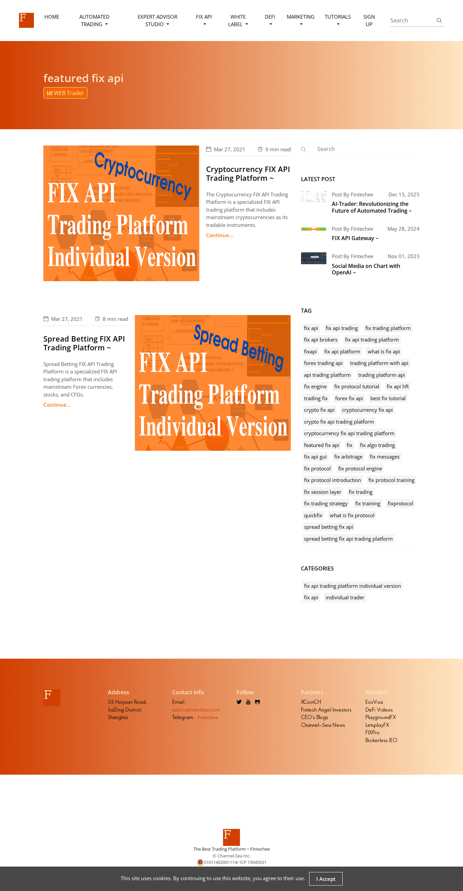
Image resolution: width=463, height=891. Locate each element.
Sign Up (369, 20)
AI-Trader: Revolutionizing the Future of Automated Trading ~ (372, 207)
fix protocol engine (360, 468)
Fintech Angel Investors (326, 709)
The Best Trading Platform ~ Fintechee (232, 849)
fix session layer (322, 491)
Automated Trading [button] (94, 20)
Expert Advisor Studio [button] (157, 20)
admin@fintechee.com (196, 709)
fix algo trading (377, 445)
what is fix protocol (352, 515)
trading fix (316, 398)
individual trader (345, 597)
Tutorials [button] (338, 16)
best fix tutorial (388, 398)
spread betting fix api (328, 526)
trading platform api (381, 374)
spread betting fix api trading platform (348, 538)
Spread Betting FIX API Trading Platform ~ (84, 342)
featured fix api (321, 445)
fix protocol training (391, 480)
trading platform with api (379, 363)
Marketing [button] (301, 16)
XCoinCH (311, 702)
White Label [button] (237, 20)
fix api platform (342, 351)
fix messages (385, 456)
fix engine (315, 386)
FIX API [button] (204, 16)
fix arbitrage (348, 456)
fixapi (310, 351)
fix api (311, 328)
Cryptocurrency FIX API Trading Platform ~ (248, 173)
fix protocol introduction (332, 480)
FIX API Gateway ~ (355, 238)
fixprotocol (400, 503)
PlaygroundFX (380, 717)
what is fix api (384, 351)
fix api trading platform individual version (352, 585)
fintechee (207, 717)
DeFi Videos (379, 709)
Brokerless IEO (381, 740)
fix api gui (315, 456)
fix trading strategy (326, 503)
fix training (367, 503)
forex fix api (349, 398)
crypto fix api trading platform (339, 421)
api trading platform (327, 374)
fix (350, 445)
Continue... (219, 235)
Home (51, 16)
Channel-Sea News (323, 725)
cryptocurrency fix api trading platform (349, 433)
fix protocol (317, 468)
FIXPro (372, 732)
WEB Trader (68, 93)
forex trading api (323, 363)
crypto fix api (319, 409)
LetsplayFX (377, 725)
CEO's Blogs (314, 717)
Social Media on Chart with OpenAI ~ (366, 269)
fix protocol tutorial (356, 386)
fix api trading (342, 328)
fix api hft (398, 386)
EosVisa (374, 702)
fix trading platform (388, 328)
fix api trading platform (372, 339)
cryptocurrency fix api (367, 409)
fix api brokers (321, 339)
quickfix (313, 515)
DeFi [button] (270, 16)
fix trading (361, 491)
